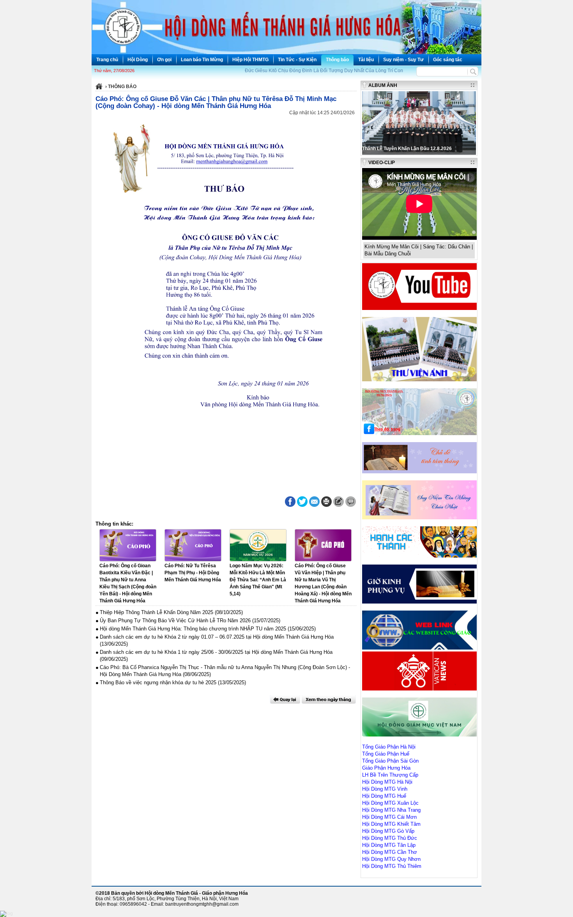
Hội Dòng (137, 59)
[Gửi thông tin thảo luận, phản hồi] (338, 501)
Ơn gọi (164, 59)
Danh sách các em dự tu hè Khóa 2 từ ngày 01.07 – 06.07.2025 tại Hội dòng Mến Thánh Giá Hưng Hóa (217, 637)
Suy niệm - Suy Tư (403, 59)
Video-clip (381, 162)
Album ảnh (382, 85)
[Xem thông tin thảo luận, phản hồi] (350, 501)
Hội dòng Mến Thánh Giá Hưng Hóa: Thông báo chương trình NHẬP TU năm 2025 (193, 629)
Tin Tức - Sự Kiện (297, 59)
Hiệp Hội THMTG (250, 59)
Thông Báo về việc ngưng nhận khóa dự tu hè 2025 (158, 682)
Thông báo (337, 59)
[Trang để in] (326, 505)
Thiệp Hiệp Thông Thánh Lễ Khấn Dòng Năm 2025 (156, 612)
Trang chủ (107, 59)
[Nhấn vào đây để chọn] (329, 699)
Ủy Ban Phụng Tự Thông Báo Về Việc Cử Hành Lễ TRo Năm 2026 (175, 620)
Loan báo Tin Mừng (202, 59)
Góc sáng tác (447, 59)
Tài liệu (366, 59)
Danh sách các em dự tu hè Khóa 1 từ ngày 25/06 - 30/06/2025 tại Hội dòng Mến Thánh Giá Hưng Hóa (216, 652)
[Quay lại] (285, 699)
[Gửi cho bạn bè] (314, 501)
